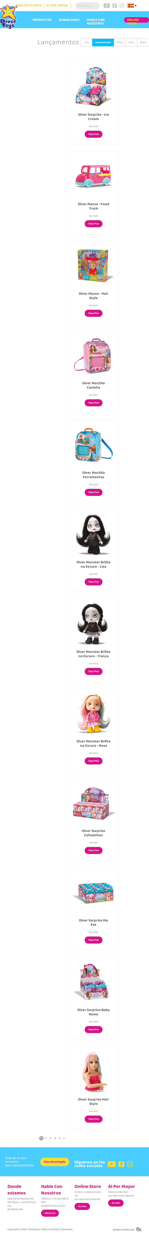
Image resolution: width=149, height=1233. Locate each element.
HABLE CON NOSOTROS (96, 21)
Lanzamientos (103, 42)
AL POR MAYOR (57, 5)
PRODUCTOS (42, 20)
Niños (120, 42)
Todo (86, 42)
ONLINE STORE (133, 21)
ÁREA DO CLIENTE (28, 5)
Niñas (131, 42)
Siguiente (64, 1138)
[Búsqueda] (96, 5)
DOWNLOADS (69, 20)
